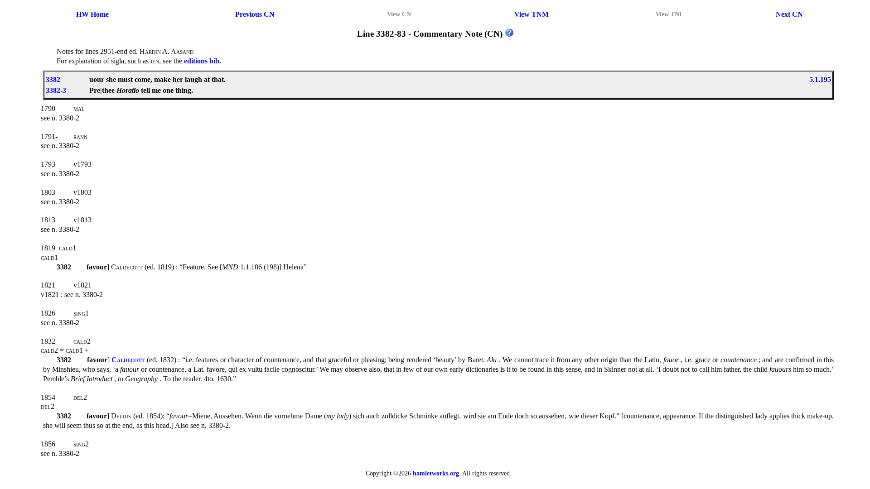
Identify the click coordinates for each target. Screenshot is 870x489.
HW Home (92, 14)
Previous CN (255, 14)
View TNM (531, 14)
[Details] (509, 33)
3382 (53, 79)
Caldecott (128, 360)
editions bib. (202, 61)
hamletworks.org (436, 473)
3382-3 (56, 90)
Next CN (789, 14)
